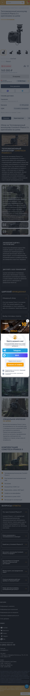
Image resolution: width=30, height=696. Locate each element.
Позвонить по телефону (15, 364)
